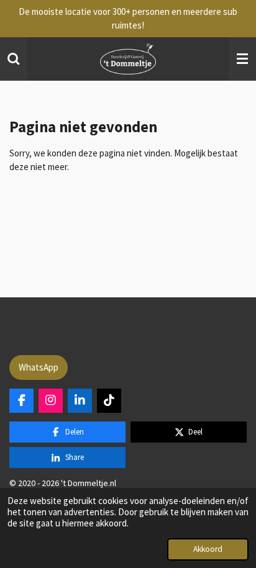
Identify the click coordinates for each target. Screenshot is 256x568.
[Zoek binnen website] (13, 59)
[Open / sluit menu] (242, 59)
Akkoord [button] (207, 549)
